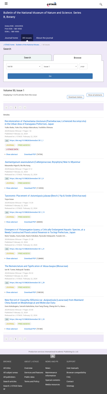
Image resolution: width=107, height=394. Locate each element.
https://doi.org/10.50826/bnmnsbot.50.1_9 (26, 178)
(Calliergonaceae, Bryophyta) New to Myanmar (42, 161)
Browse (77, 57)
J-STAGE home (8, 44)
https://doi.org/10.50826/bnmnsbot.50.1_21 (27, 249)
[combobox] (23, 66)
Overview (28, 368)
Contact (70, 381)
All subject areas (10, 372)
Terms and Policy (31, 381)
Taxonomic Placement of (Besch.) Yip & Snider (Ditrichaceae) (45, 195)
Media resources (52, 384)
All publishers (9, 377)
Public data (29, 377)
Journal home (11, 37)
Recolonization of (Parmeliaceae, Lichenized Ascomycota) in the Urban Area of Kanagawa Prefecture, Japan (45, 122)
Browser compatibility (76, 372)
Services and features (33, 372)
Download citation (75, 97)
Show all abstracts (95, 95)
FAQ (68, 377)
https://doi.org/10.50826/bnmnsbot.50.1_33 (27, 319)
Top (52, 356)
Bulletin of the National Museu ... (28, 44)
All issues (27, 37)
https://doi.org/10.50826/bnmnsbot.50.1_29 (27, 282)
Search (27, 57)
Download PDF (30, 154)
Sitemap (70, 386)
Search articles (9, 381)
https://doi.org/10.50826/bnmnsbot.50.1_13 (27, 212)
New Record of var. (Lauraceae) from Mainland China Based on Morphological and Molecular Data (44, 301)
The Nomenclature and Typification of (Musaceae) (36, 266)
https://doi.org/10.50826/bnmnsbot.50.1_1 (26, 140)
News (47, 368)
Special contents (52, 380)
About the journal (44, 37)
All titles (7, 368)
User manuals (73, 368)
